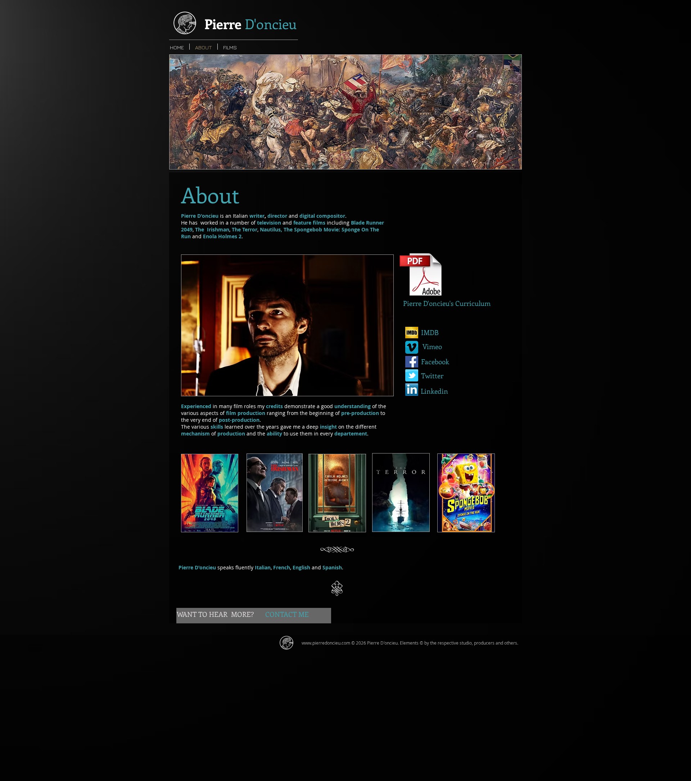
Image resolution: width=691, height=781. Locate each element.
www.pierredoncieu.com (326, 643)
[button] (345, 112)
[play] (503, 163)
